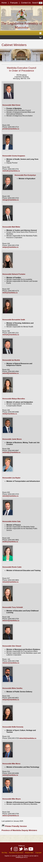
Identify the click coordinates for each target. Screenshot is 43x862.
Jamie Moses (17, 439)
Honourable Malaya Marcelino (13, 399)
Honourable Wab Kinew (11, 105)
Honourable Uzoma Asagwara (13, 156)
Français (14, 3)
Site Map (4, 852)
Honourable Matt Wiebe (11, 227)
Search (35, 3)
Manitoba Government (16, 852)
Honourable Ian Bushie (11, 360)
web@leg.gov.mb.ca (21, 857)
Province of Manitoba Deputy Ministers (19, 830)
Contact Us (26, 3)
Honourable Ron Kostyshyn (25, 175)
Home (4, 3)
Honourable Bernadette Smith (13, 320)
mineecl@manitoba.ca (10, 620)
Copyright (38, 852)
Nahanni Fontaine (18, 274)
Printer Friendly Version (16, 826)
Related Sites (29, 852)
